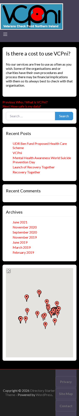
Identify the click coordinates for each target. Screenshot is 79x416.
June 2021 (20, 222)
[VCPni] (31, 15)
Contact (66, 406)
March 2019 (22, 247)
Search (64, 116)
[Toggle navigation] (5, 34)
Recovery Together (26, 172)
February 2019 (23, 252)
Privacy (66, 382)
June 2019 (20, 242)
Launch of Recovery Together (34, 167)
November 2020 (25, 227)
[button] (27, 311)
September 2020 (25, 232)
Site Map (66, 394)
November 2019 (25, 237)
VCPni (17, 153)
